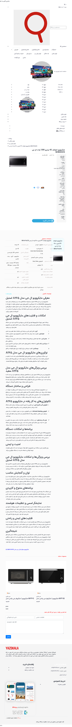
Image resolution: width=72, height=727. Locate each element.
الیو (28, 109)
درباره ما (63, 126)
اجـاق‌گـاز (54, 50)
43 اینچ (44, 87)
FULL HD (60, 87)
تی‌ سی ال (26, 90)
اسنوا (28, 107)
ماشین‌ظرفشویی (36, 50)
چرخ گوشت (17, 58)
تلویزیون (16, 50)
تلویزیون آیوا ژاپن (25, 94)
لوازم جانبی (54, 54)
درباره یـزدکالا (62, 122)
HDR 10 (61, 92)
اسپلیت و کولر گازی (18, 54)
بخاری (24, 58)
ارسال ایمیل (63, 675)
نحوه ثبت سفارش (29, 668)
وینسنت (27, 92)
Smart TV (60, 90)
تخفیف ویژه (63, 119)
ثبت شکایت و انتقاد (29, 670)
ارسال (8, 637)
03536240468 (55, 671)
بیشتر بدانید (9, 293)
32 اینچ (44, 85)
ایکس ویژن (26, 102)
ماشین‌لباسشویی (25, 50)
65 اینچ (44, 94)
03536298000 (55, 668)
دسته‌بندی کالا (63, 46)
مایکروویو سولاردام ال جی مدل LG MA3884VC (17, 549)
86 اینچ (44, 104)
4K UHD (60, 85)
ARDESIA (27, 112)
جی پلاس (27, 97)
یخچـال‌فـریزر (45, 50)
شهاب (27, 104)
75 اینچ (44, 97)
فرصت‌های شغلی (60, 128)
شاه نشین (63, 117)
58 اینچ (44, 99)
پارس (28, 99)
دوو (28, 85)
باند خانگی (46, 54)
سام (28, 87)
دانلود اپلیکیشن (20, 707)
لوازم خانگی (63, 114)
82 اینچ (44, 102)
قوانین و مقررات (62, 684)
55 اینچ (44, 92)
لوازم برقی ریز (38, 54)
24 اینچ (44, 107)
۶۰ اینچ (44, 112)
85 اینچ (44, 109)
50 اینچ (44, 90)
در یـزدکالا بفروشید (60, 131)
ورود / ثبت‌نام (63, 7)
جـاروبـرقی (29, 54)
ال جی (51, 155)
